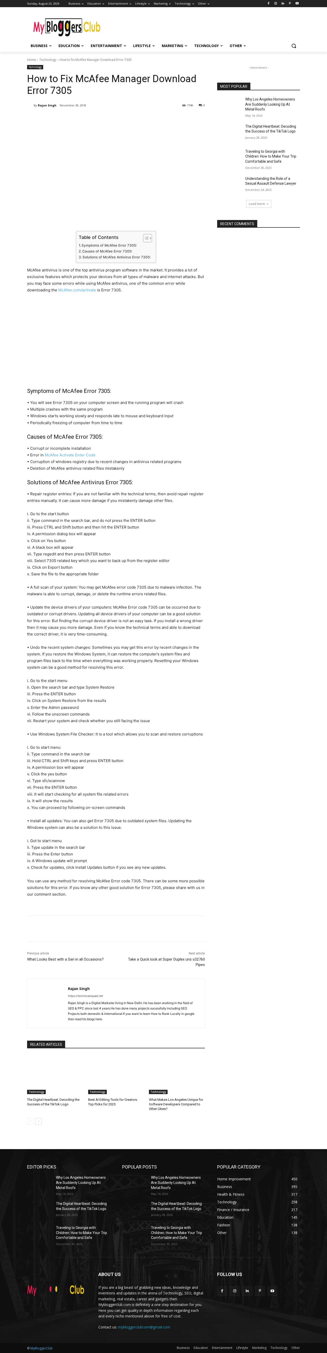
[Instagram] (276, 4)
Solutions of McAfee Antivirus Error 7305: (117, 257)
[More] (111, 118)
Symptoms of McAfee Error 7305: (109, 245)
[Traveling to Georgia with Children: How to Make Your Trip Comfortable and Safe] (229, 158)
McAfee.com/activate (77, 290)
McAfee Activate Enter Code (70, 455)
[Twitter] (76, 118)
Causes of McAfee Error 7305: (107, 251)
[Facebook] (269, 4)
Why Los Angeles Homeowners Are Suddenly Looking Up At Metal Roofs (270, 104)
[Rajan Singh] (30, 105)
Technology (47, 60)
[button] (294, 46)
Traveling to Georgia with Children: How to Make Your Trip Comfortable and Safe (270, 156)
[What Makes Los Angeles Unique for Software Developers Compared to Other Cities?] (177, 1074)
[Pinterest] (290, 4)
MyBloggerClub (41, 1348)
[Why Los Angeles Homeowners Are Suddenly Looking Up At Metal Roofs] (229, 105)
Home (31, 60)
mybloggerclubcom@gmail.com (144, 1327)
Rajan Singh (47, 105)
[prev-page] (30, 1121)
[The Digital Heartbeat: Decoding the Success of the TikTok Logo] (55, 1074)
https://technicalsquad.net (85, 996)
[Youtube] (297, 4)
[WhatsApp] (99, 118)
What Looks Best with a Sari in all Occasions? (65, 959)
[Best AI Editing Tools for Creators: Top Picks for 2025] (116, 1074)
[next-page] (38, 1121)
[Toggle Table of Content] (145, 238)
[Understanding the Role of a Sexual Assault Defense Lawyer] (229, 185)
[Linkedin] (283, 4)
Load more (257, 204)
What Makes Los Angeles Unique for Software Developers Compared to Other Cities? (176, 1104)
